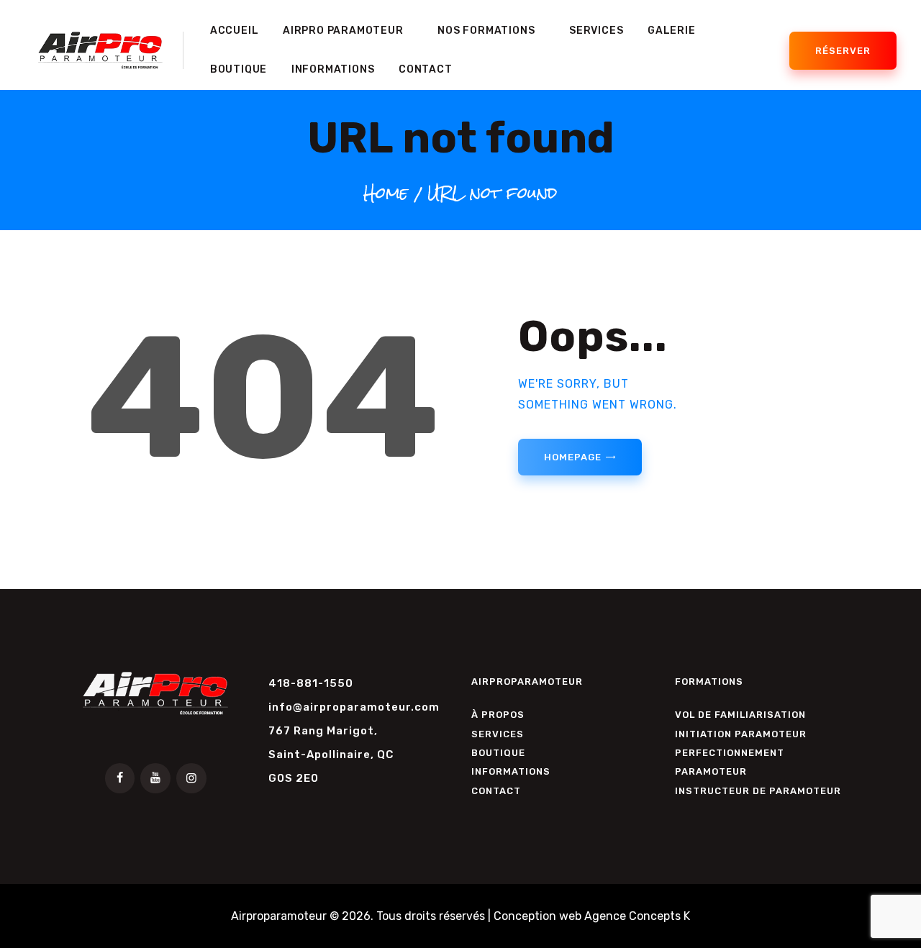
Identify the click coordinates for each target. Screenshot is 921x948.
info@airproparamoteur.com (354, 707)
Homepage (572, 457)
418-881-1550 (310, 683)
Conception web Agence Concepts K (592, 916)
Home (385, 192)
